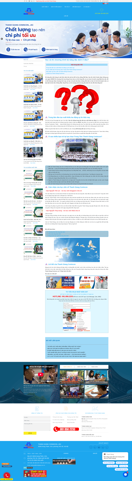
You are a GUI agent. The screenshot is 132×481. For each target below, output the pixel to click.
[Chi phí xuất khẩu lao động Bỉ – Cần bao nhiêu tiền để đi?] (33, 115)
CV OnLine (86, 6)
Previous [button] (2, 39)
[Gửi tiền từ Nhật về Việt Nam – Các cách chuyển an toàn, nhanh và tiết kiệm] (33, 230)
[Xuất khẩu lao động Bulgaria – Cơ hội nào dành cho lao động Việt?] (33, 78)
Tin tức (66, 6)
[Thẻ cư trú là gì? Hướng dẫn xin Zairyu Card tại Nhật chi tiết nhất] (33, 175)
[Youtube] (29, 1)
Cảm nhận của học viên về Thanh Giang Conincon (59, 71)
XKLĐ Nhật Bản (71, 422)
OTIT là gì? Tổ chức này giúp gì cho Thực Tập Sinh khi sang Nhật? (66, 356)
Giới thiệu (45, 6)
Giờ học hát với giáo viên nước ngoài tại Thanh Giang (37, 385)
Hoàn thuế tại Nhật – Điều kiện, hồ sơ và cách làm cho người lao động (33, 220)
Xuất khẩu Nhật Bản (28, 63)
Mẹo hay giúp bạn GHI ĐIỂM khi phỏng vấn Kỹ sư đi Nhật (63, 348)
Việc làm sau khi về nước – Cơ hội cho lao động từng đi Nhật (33, 201)
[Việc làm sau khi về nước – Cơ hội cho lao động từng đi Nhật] (33, 193)
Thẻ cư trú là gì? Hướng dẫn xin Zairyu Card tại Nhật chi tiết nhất (33, 183)
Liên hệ (66, 16)
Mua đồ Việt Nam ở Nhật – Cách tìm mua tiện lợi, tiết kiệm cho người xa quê (33, 257)
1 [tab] (84, 400)
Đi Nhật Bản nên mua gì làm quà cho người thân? (61, 350)
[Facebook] (24, 1)
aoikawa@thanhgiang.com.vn (38, 465)
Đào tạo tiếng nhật (71, 419)
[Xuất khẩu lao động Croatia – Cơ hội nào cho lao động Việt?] (33, 97)
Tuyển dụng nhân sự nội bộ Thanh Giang (46, 1)
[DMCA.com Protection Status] (28, 467)
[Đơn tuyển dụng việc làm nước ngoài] (66, 39)
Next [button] (130, 39)
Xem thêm (32, 89)
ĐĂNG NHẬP (105, 1)
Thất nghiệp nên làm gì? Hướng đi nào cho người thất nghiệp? (66, 352)
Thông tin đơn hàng (57, 417)
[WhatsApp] (34, 1)
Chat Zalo (5, 463)
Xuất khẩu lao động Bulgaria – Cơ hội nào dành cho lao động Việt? (33, 86)
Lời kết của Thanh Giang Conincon (55, 73)
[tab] (68, 367)
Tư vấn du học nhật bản (58, 419)
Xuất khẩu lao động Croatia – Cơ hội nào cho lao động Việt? (32, 105)
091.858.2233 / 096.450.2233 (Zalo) (41, 462)
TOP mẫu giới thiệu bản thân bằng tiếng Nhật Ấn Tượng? (64, 346)
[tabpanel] (72, 385)
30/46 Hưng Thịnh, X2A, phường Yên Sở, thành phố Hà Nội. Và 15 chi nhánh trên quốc (38, 458)
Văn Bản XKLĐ (76, 6)
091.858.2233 (67, 296)
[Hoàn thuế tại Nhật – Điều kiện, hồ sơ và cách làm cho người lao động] (33, 212)
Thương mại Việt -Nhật (72, 417)
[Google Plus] (26, 1)
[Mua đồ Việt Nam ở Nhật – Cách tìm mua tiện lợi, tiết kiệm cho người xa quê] (33, 249)
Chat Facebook (7, 466)
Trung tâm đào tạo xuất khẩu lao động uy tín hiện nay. (60, 67)
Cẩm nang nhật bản (57, 422)
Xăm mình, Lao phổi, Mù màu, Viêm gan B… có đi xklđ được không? (66, 354)
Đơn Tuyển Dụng (56, 6)
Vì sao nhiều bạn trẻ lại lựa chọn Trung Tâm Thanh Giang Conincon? (64, 69)
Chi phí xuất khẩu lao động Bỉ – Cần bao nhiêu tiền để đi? (32, 123)
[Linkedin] (32, 1)
